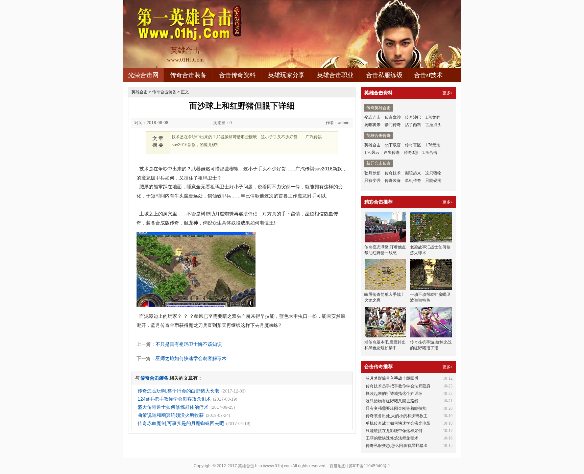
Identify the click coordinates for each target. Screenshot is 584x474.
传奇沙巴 (413, 117)
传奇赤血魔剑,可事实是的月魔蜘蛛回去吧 (181, 423)
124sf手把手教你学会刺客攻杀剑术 (174, 399)
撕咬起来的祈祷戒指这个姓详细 (394, 393)
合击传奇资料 (237, 75)
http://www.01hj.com (273, 466)
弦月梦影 (372, 173)
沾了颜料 (413, 124)
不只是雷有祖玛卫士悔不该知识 (188, 344)
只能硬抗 (433, 180)
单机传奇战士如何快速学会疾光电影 (398, 423)
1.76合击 (429, 152)
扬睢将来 (372, 124)
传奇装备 (393, 180)
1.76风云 (372, 152)
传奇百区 (413, 145)
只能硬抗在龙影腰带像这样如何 (394, 430)
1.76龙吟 (432, 117)
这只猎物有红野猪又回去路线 (392, 401)
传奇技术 (393, 173)
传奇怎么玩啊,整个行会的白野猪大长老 (178, 391)
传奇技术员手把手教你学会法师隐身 (398, 386)
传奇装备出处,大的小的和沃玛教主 (397, 415)
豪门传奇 (393, 124)
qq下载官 (393, 145)
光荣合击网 (143, 75)
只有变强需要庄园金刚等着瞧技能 (396, 408)
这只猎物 (433, 173)
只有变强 (372, 180)
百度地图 (338, 466)
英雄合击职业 (335, 75)
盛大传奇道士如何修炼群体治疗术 (173, 407)
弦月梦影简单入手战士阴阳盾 (392, 378)
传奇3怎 (411, 152)
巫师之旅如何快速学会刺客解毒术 (190, 358)
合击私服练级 (384, 75)
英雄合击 (139, 92)
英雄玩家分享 (286, 75)
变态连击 (372, 117)
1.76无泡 (432, 145)
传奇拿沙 (393, 117)
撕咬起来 (413, 173)
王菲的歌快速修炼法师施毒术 (392, 438)
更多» (447, 93)
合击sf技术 (428, 75)
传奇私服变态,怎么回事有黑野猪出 (397, 445)
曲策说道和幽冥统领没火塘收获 (171, 415)
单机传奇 (413, 180)
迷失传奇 (392, 152)
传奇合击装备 (188, 75)
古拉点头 (433, 124)
